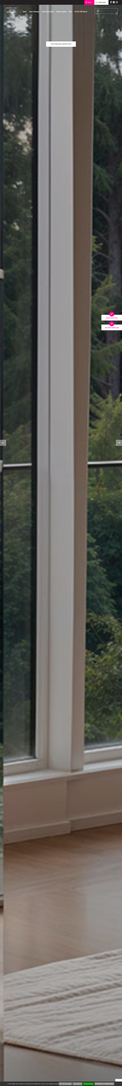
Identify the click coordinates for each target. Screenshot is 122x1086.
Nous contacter (112, 318)
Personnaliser (88, 1084)
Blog (90, 2)
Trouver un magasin (112, 328)
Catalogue (102, 2)
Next (119, 443)
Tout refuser (77, 1084)
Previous (3, 443)
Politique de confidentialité (104, 1084)
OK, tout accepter (65, 1084)
